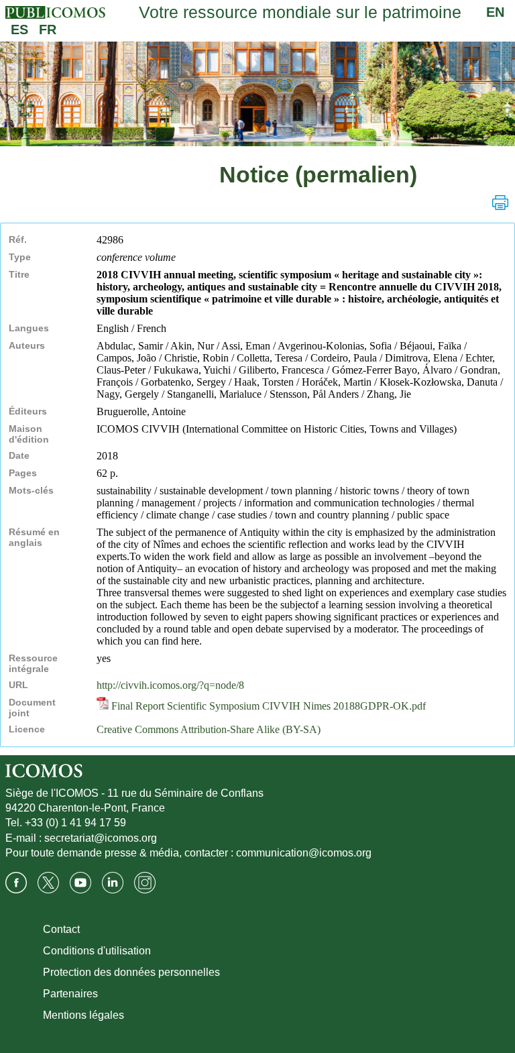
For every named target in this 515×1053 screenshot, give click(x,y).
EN (495, 12)
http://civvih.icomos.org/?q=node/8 (170, 685)
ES (19, 29)
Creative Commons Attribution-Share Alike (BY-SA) (209, 729)
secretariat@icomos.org (100, 838)
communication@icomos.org (303, 852)
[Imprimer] (500, 202)
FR (47, 29)
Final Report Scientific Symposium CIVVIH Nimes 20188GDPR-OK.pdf (267, 706)
